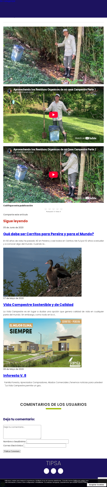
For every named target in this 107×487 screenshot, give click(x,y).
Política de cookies (79, 480)
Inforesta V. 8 (14, 375)
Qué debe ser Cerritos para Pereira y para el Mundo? (48, 234)
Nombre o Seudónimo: (14, 441)
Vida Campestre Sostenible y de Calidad (38, 304)
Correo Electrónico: (13, 445)
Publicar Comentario (12, 451)
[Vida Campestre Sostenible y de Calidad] (42, 295)
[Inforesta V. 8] (42, 366)
